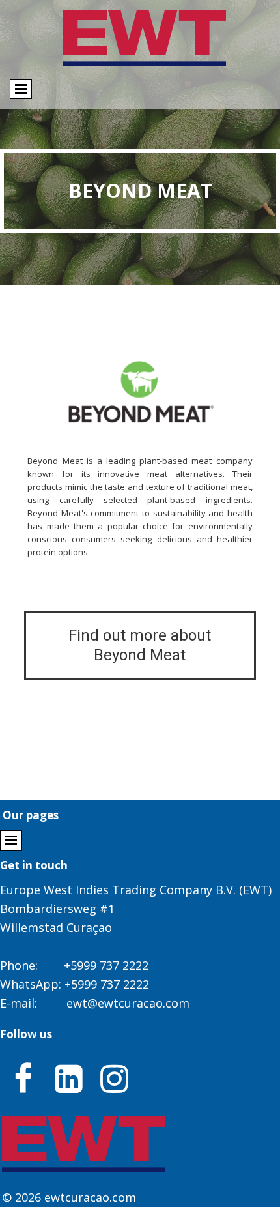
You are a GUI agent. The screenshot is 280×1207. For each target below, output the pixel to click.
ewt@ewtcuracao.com (127, 1003)
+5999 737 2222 (106, 965)
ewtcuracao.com (90, 1197)
